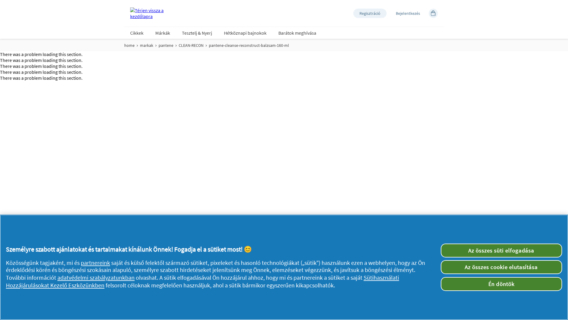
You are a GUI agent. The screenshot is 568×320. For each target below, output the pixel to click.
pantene (166, 45)
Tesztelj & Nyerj (197, 33)
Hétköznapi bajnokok (245, 33)
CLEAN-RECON (191, 45)
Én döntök (501, 283)
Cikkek (136, 33)
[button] (370, 13)
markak (146, 45)
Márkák (162, 33)
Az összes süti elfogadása (501, 250)
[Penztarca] (433, 13)
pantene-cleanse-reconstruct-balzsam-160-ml (249, 45)
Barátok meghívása (297, 33)
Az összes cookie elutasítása (501, 267)
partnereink (95, 263)
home (129, 45)
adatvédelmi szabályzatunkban (96, 277)
